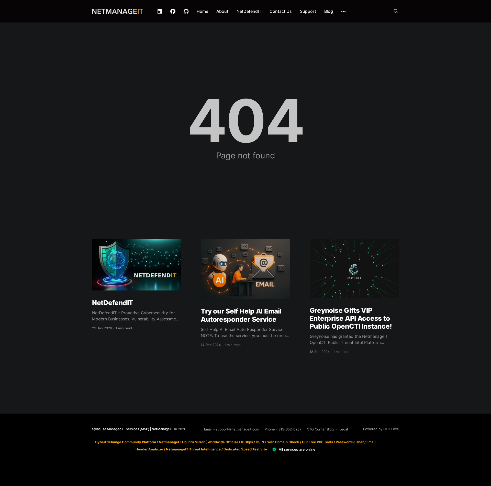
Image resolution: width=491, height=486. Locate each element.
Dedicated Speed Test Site (245, 449)
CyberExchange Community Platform (125, 442)
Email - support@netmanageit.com (231, 429)
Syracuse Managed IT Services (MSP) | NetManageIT (132, 429)
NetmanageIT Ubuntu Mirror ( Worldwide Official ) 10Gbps (206, 442)
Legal (343, 429)
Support (308, 11)
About (222, 11)
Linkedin (160, 11)
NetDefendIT (249, 11)
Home (202, 11)
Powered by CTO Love (381, 429)
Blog (328, 11)
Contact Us (281, 11)
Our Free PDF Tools (317, 442)
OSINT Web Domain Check (277, 442)
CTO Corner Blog (320, 429)
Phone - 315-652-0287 (283, 429)
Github (186, 11)
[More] (343, 11)
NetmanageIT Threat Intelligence (193, 449)
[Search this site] (396, 11)
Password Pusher (350, 442)
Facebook (172, 11)
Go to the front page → (245, 165)
